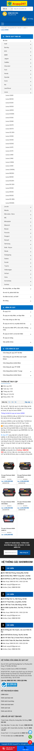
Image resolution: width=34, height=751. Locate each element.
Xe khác (6, 284)
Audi (5, 43)
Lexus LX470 (9, 147)
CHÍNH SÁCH (4, 694)
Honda (6, 73)
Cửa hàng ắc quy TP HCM (11, 367)
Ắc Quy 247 (4, 435)
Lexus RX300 (10, 188)
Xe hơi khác (7, 281)
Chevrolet (7, 66)
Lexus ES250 (9, 102)
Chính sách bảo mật (7, 698)
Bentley (6, 47)
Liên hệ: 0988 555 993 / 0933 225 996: (14, 680)
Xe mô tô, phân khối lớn (11, 292)
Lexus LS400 (9, 154)
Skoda (6, 251)
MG (5, 217)
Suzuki (6, 262)
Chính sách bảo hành (7, 704)
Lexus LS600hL (10, 169)
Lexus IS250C (10, 143)
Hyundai (6, 77)
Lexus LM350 (10, 110)
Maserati (7, 225)
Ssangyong (7, 255)
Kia (5, 84)
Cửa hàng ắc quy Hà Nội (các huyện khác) (15, 358)
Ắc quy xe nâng (8, 338)
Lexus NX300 (10, 177)
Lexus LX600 (9, 95)
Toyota (6, 266)
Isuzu (6, 81)
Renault (6, 240)
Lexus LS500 (9, 166)
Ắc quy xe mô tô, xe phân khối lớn (14, 323)
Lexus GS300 (10, 136)
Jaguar (6, 58)
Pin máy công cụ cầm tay (11, 319)
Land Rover (7, 88)
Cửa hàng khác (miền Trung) (12, 371)
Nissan (6, 229)
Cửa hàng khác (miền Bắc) (12, 363)
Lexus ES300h (10, 114)
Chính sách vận (5, 708)
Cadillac (6, 62)
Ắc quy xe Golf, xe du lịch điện (13, 334)
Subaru (6, 258)
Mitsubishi (7, 221)
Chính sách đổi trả (6, 711)
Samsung (7, 243)
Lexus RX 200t (10, 184)
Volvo (6, 277)
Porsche (6, 232)
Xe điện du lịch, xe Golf (10, 296)
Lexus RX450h (10, 203)
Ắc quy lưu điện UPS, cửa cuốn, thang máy (15, 329)
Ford (5, 69)
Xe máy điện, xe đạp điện (11, 288)
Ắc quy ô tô (6, 311)
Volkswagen (8, 269)
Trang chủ (4, 27)
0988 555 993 (16, 587)
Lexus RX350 (10, 195)
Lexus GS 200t (10, 132)
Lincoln (6, 206)
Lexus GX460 (10, 121)
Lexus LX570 (9, 151)
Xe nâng (5, 300)
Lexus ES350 (9, 117)
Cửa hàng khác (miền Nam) (12, 375)
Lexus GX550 (10, 106)
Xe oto (19, 27)
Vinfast (6, 273)
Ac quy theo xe (12, 27)
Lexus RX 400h (10, 199)
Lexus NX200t (10, 173)
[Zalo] (30, 732)
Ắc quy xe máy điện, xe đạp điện (13, 315)
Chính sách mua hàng (7, 701)
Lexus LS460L (10, 162)
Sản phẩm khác (8, 342)
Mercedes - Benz (9, 214)
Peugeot (7, 236)
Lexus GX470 (10, 125)
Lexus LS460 (9, 158)
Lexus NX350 (10, 99)
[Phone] (30, 737)
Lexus (24, 27)
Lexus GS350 (10, 140)
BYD (5, 51)
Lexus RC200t (10, 181)
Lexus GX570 (10, 128)
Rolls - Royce (8, 247)
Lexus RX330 (10, 192)
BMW (5, 55)
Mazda (6, 210)
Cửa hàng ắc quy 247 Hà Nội (12, 353)
